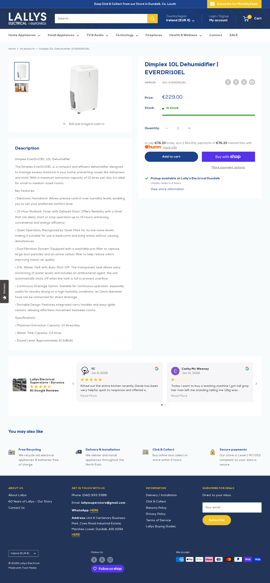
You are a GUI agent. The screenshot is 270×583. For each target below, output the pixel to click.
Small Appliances (61, 35)
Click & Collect (156, 501)
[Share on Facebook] (228, 82)
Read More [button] (89, 396)
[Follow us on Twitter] (102, 560)
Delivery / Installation (161, 495)
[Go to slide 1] (162, 405)
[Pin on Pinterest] (236, 82)
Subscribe (217, 520)
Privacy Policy (156, 514)
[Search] (152, 18)
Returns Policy (156, 508)
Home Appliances (22, 35)
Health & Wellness (183, 35)
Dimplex (150, 82)
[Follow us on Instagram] (110, 560)
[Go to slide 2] (165, 404)
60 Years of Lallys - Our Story (30, 501)
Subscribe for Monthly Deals (237, 4)
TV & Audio (95, 35)
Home (12, 48)
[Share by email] (252, 82)
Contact (215, 35)
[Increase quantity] (189, 128)
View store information (167, 189)
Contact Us (16, 508)
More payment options (228, 167)
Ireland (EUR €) (20, 553)
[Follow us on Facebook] (94, 560)
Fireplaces (154, 35)
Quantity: (152, 128)
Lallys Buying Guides (161, 526)
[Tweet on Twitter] (244, 82)
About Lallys (17, 495)
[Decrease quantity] (166, 128)
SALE (234, 35)
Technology (125, 35)
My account (218, 20)
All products (27, 48)
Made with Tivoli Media (22, 568)
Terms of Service (158, 520)
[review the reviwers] (156, 369)
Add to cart (171, 156)
